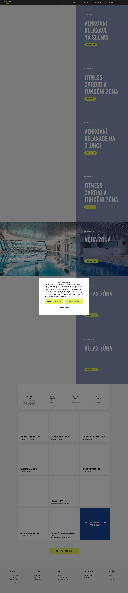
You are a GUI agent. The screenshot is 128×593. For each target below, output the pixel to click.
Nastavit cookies (64, 307)
